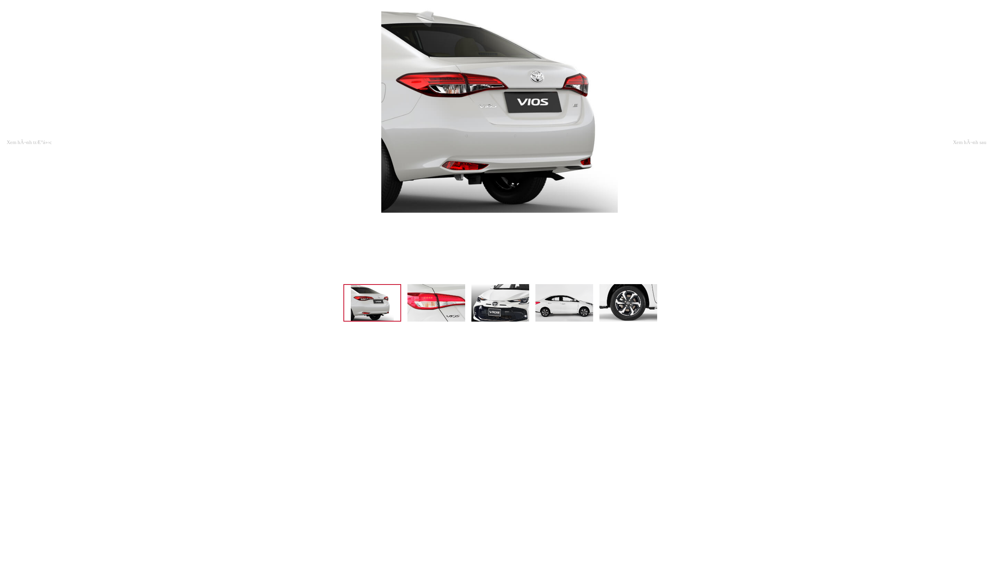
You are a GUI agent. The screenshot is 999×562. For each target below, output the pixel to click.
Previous (29, 133)
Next (969, 133)
